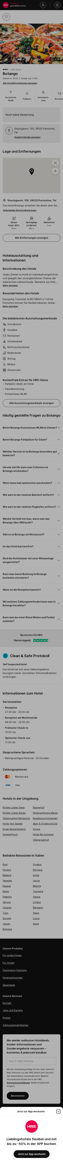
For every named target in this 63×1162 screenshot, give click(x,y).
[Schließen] (58, 1111)
